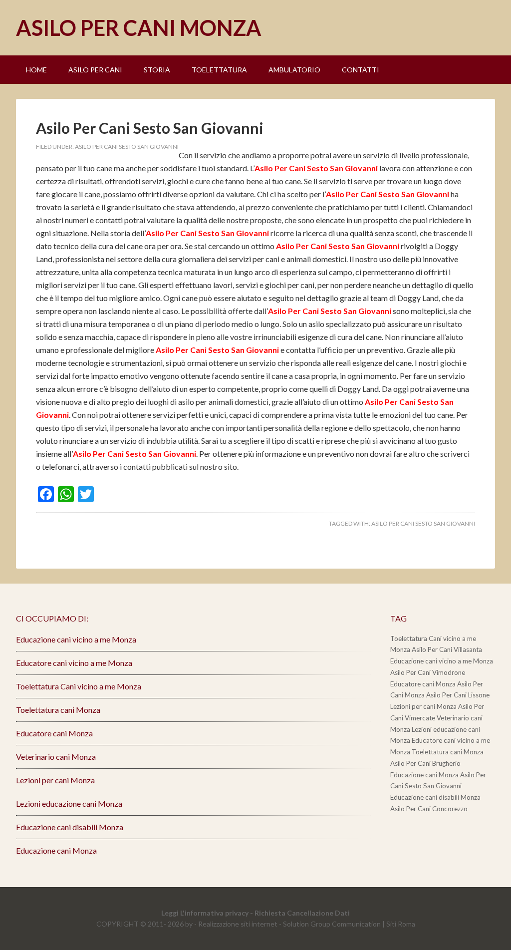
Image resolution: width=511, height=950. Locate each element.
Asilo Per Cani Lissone (458, 695)
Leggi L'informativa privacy (205, 913)
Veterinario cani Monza (56, 756)
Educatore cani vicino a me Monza (74, 662)
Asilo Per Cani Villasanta (447, 649)
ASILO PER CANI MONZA (138, 27)
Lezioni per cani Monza (55, 780)
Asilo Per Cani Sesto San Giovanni (149, 128)
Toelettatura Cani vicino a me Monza (78, 686)
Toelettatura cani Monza (58, 709)
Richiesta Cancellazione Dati (302, 913)
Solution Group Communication (332, 924)
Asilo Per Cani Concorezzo (429, 809)
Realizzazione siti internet (237, 924)
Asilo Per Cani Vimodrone (427, 672)
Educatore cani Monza (54, 733)
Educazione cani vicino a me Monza (76, 639)
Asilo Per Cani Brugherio (425, 763)
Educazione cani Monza (56, 850)
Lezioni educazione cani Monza (69, 803)
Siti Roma (400, 924)
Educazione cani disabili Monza (69, 827)
